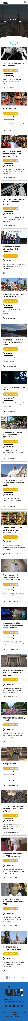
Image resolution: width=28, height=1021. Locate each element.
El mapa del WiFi (9, 763)
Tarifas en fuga (9, 108)
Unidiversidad (9, 75)
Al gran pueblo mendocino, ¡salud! (14, 719)
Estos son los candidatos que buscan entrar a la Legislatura (13, 672)
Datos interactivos (11, 70)
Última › (24, 977)
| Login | (20, 1016)
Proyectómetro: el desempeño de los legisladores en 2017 (11, 577)
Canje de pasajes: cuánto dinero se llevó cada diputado (13, 201)
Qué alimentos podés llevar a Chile (14, 388)
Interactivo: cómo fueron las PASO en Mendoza (13, 854)
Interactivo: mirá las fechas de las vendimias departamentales (13, 625)
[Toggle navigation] (25, 2)
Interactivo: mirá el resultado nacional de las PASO (13, 901)
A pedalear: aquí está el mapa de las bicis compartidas (12, 434)
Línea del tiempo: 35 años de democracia (13, 64)
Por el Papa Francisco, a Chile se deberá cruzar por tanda (13, 482)
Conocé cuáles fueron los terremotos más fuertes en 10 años (13, 808)
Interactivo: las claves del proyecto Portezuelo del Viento (13, 342)
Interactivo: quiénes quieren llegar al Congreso (13, 948)
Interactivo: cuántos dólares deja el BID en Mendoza (11, 249)
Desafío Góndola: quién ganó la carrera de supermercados (12, 529)
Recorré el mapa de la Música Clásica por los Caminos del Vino (12, 153)
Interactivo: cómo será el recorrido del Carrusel (13, 295)
